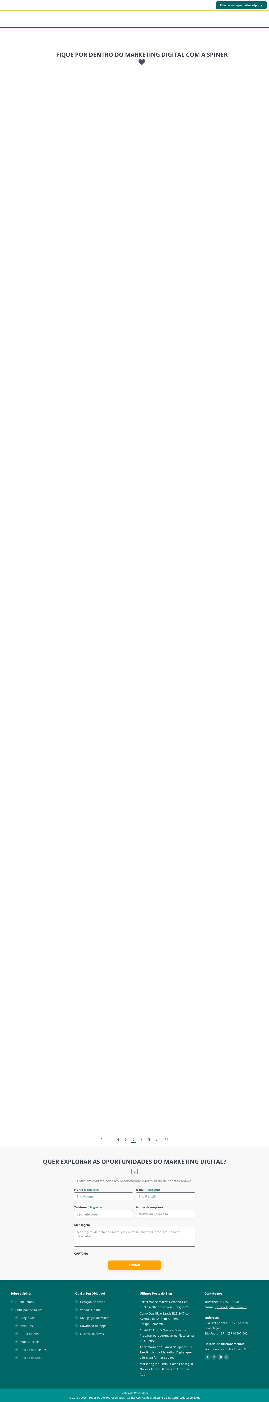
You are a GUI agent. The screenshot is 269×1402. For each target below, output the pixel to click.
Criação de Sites (31, 1358)
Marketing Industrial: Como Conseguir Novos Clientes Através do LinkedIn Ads (166, 1369)
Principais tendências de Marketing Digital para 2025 (67, 153)
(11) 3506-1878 (229, 1302)
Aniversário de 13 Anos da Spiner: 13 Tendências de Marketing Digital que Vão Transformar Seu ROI (166, 1352)
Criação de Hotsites (33, 1350)
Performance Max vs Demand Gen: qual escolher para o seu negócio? (164, 1304)
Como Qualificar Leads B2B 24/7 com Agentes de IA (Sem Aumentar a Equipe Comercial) (165, 1318)
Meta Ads (26, 1326)
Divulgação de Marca (94, 1318)
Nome (86, 1190)
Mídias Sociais (30, 1342)
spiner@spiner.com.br (231, 1307)
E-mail (148, 1190)
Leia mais (23, 188)
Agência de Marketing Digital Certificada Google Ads (168, 1397)
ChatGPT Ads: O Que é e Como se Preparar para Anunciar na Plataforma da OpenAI (167, 1335)
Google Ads (27, 1318)
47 (166, 1139)
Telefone (88, 1207)
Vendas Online (90, 1310)
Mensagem (82, 1225)
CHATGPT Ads (29, 1334)
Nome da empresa (149, 1207)
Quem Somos (24, 1302)
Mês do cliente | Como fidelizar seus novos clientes (65, 1076)
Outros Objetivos (92, 1334)
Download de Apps (93, 1326)
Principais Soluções (28, 1310)
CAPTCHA (81, 1253)
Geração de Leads (92, 1302)
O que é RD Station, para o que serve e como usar (63, 678)
